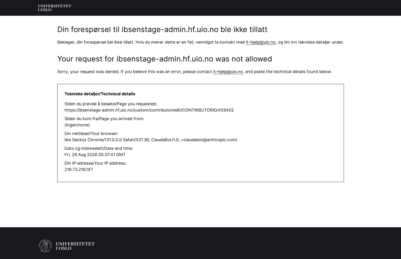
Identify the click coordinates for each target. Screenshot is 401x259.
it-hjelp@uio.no (261, 42)
